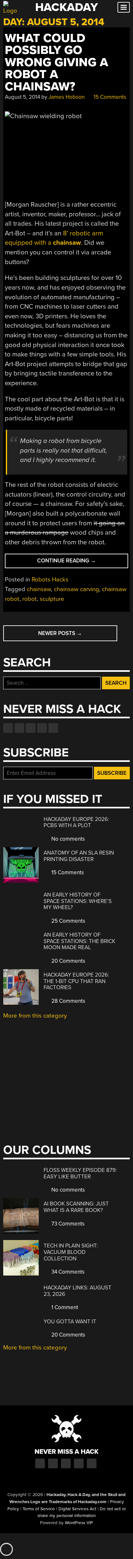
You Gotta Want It (70, 1321)
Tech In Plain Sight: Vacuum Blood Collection (71, 1252)
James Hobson (66, 97)
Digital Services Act (77, 1509)
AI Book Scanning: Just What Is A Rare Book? (76, 1207)
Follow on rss (42, 728)
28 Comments (67, 1001)
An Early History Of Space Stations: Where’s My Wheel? (78, 901)
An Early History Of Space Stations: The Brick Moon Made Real (79, 941)
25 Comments (67, 921)
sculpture (52, 598)
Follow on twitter (19, 728)
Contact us (53, 728)
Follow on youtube (31, 728)
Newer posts (60, 633)
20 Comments (67, 961)
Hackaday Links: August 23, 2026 (77, 1290)
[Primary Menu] (124, 7)
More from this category (35, 1015)
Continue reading (80, 562)
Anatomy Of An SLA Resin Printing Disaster (79, 856)
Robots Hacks (50, 579)
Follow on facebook (8, 728)
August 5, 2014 (22, 97)
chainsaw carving (76, 589)
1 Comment (64, 1307)
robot (29, 598)
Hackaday (66, 7)
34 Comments (67, 1271)
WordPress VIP (79, 1522)
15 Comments (109, 97)
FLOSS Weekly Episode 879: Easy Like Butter (80, 1173)
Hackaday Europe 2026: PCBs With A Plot (76, 822)
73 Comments (67, 1223)
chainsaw (39, 589)
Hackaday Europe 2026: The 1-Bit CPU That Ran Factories (76, 981)
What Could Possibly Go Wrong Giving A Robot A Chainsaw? (56, 62)
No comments (67, 839)
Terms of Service (39, 1509)
